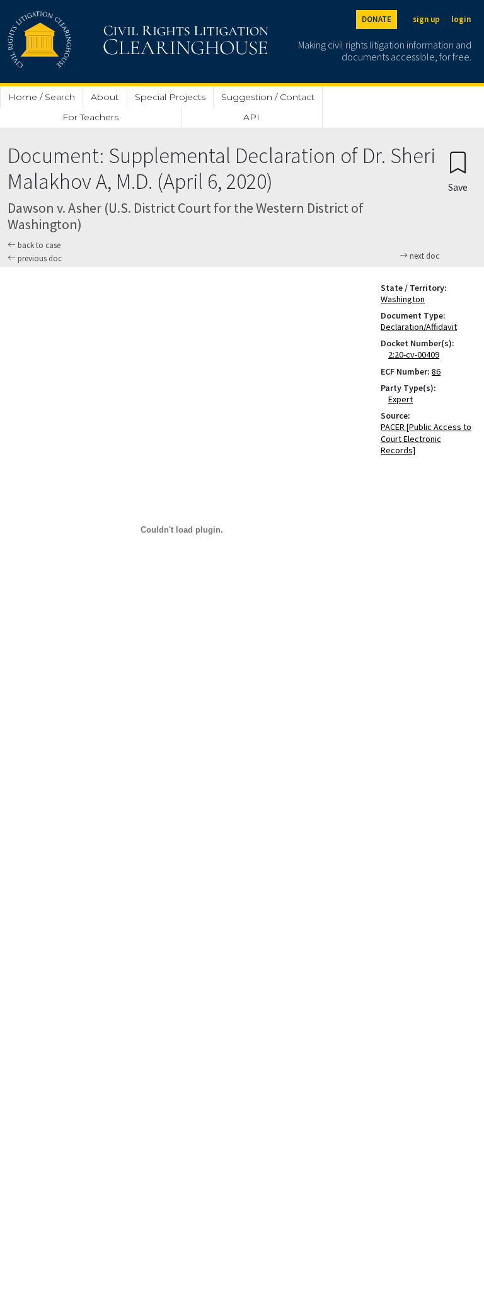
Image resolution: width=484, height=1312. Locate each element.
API (251, 117)
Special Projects (170, 97)
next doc (423, 256)
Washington (403, 299)
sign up (426, 19)
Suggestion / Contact (267, 97)
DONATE (376, 19)
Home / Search (41, 97)
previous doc (39, 258)
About (104, 97)
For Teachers (90, 117)
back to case (38, 245)
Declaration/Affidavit (419, 326)
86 (436, 371)
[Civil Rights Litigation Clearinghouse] (102, 41)
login (461, 19)
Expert (403, 399)
